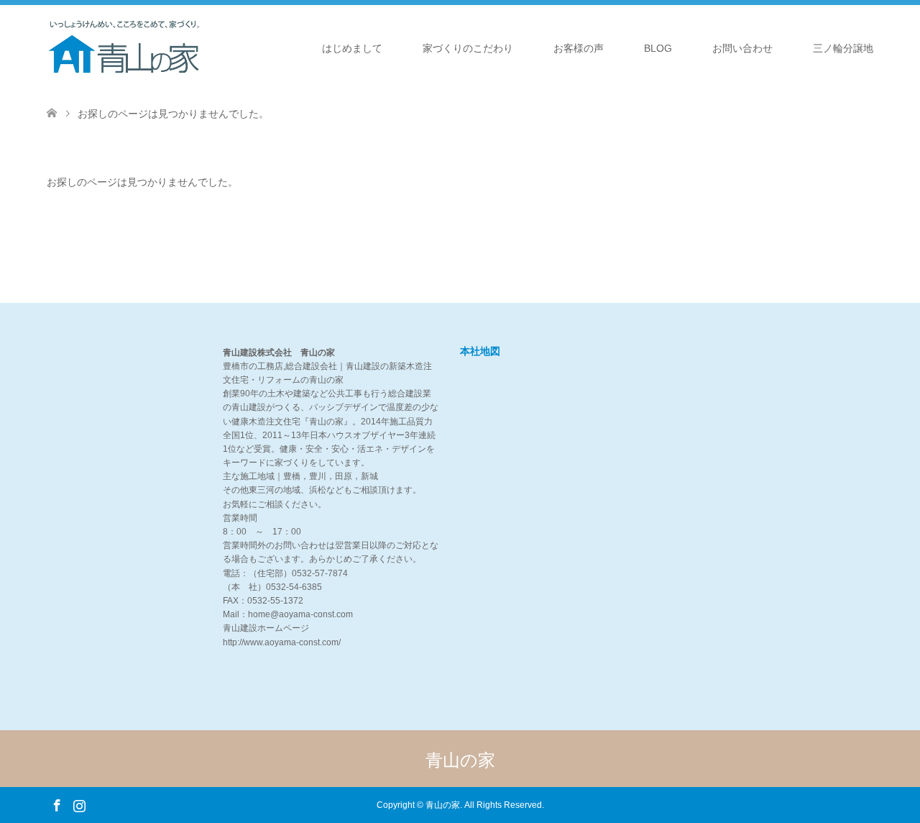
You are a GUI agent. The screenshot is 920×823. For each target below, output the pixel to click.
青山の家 (460, 760)
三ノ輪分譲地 (843, 48)
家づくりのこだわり (468, 48)
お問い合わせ (742, 48)
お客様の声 (578, 48)
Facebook (56, 804)
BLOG (658, 48)
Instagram (79, 804)
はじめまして (352, 48)
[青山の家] (124, 47)
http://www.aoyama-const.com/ (282, 642)
